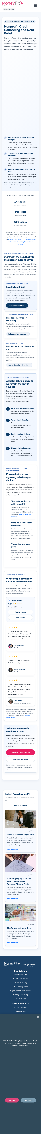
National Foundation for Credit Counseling (22, 239)
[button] (38, 1017)
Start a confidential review (20, 752)
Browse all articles (20, 806)
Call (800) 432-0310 (20, 759)
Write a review (20, 617)
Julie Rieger (18, 701)
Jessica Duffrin (19, 645)
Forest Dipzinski (19, 669)
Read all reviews (20, 612)
